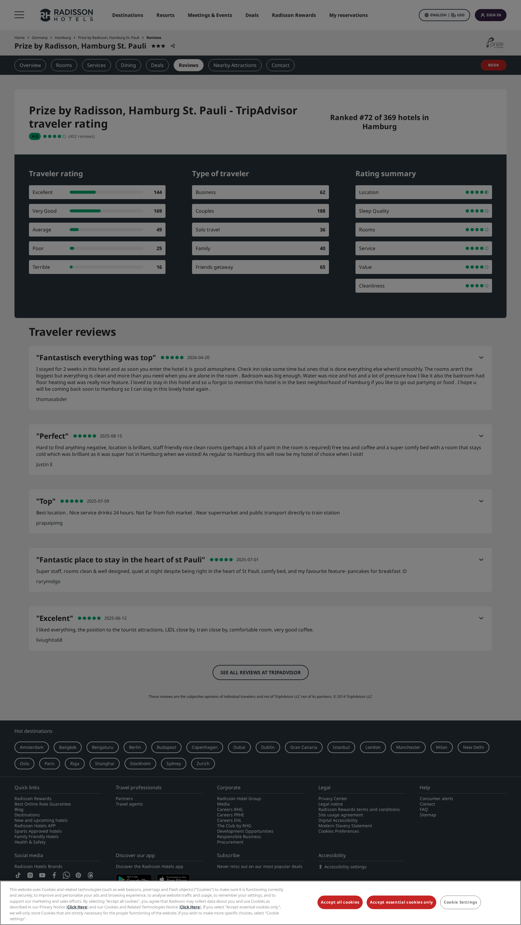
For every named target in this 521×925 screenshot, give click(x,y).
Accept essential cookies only (401, 902)
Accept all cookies (340, 902)
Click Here (77, 907)
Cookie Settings (460, 902)
